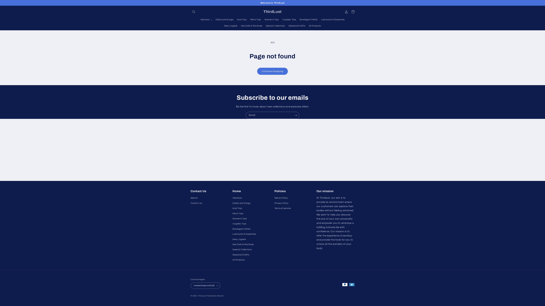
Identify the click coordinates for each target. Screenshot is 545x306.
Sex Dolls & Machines (243, 244)
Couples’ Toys (239, 224)
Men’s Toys (237, 213)
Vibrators (237, 198)
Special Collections (242, 249)
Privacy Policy (281, 203)
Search (194, 198)
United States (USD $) (204, 286)
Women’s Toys (239, 219)
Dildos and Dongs (241, 203)
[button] (194, 11)
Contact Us (196, 203)
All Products (238, 260)
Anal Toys (237, 208)
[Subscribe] (296, 115)
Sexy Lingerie (239, 239)
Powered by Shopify (215, 296)
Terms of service (282, 208)
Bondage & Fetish (241, 229)
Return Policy (281, 198)
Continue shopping (272, 71)
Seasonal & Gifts (240, 255)
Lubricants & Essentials (244, 234)
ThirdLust (202, 296)
